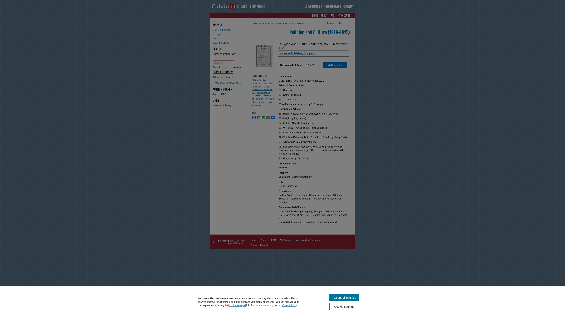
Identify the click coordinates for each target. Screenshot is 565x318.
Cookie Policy (289, 305)
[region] (282, 302)
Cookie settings (237, 305)
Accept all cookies (344, 297)
